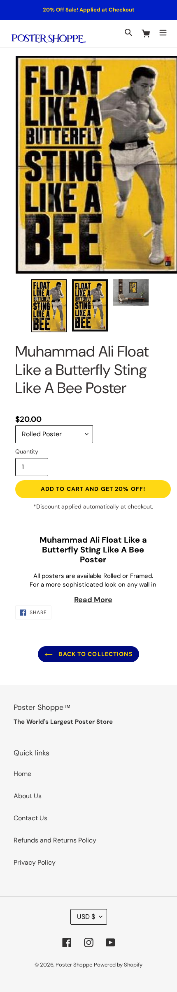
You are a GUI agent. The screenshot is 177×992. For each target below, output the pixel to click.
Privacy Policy (35, 862)
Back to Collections (94, 654)
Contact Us (30, 818)
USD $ (86, 916)
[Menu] (163, 32)
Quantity (26, 451)
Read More (93, 600)
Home (22, 773)
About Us (28, 796)
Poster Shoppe (74, 964)
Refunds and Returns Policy (55, 840)
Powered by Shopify (118, 964)
